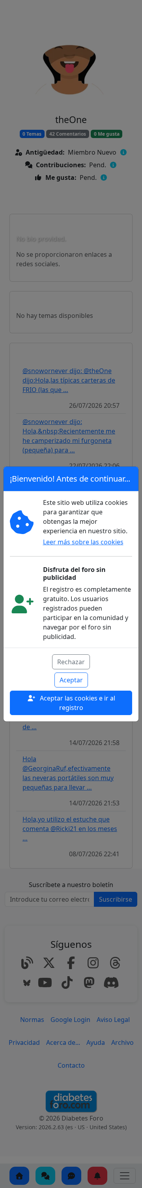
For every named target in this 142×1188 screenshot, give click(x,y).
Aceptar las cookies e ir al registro (76, 703)
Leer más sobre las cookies (83, 542)
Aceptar (71, 680)
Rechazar (71, 662)
